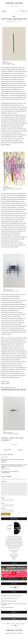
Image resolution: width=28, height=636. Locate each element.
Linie (17, 438)
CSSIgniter (20, 633)
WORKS (8, 623)
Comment (4, 481)
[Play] (2, 579)
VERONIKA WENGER (14, 3)
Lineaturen (12, 438)
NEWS (14, 16)
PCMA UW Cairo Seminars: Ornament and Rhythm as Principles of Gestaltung (13, 604)
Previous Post (7, 449)
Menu (4, 11)
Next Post (20, 449)
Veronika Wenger (5, 440)
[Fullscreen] (25, 579)
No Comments (18, 21)
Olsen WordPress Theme (11, 633)
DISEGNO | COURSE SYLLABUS (7, 607)
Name (3, 497)
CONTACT (23, 623)
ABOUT (13, 623)
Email (3, 503)
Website (3, 508)
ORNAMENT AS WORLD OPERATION (8, 601)
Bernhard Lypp (5, 438)
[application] (14, 573)
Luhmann (21, 438)
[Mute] (23, 579)
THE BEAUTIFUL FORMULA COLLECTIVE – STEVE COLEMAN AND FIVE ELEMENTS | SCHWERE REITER (13, 466)
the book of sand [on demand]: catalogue (9, 598)
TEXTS (17, 623)
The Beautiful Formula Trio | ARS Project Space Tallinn (11, 595)
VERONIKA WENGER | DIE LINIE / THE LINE (13, 389)
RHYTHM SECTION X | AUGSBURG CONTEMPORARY (9, 472)
